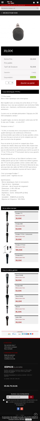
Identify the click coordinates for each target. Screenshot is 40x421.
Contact (22, 415)
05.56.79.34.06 (10, 386)
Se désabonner (20, 405)
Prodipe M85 (19, 224)
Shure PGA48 (19, 275)
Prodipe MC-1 (19, 255)
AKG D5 (18, 307)
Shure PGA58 (19, 296)
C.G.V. (17, 415)
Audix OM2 (19, 317)
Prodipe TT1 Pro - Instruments (24, 234)
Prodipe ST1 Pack (20, 245)
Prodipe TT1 (19, 213)
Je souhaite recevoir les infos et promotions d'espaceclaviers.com (21, 400)
